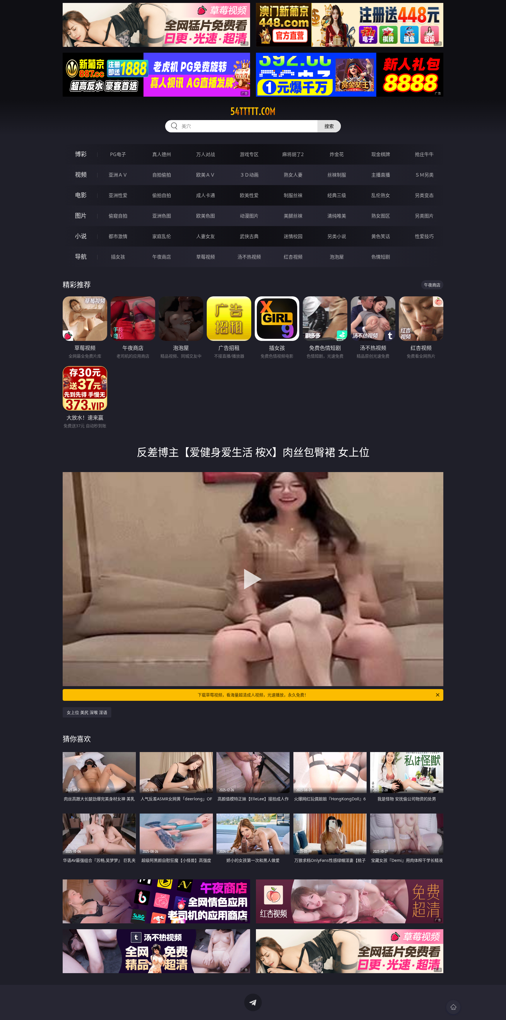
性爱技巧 (424, 236)
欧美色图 (205, 216)
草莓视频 (205, 257)
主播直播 (380, 175)
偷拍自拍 (161, 195)
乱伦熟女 (380, 195)
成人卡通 (205, 195)
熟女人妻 (293, 175)
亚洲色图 (161, 216)
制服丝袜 (293, 195)
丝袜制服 (336, 175)
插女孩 (118, 257)
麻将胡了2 (293, 154)
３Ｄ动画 (249, 175)
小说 (81, 236)
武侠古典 (249, 236)
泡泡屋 (337, 257)
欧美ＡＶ (205, 175)
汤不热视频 (249, 257)
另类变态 (424, 195)
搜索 (329, 126)
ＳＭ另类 (424, 175)
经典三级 (336, 195)
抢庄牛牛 (424, 154)
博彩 (81, 154)
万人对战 (205, 154)
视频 (81, 175)
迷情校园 (293, 236)
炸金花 (337, 154)
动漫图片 (249, 216)
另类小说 (336, 236)
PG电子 (118, 154)
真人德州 (161, 154)
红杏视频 (293, 257)
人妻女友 (205, 236)
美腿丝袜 (293, 216)
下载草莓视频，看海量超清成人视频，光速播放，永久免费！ (253, 695)
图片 (81, 216)
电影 (81, 195)
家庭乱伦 (161, 236)
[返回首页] (453, 1007)
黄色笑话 (380, 236)
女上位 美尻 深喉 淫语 (87, 712)
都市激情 (118, 236)
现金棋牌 (380, 154)
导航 (81, 257)
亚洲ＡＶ (118, 175)
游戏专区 (249, 154)
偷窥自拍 (118, 216)
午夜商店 (161, 257)
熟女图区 (380, 216)
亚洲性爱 (118, 195)
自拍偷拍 (161, 175)
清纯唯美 (336, 216)
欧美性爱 (249, 195)
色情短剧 (380, 257)
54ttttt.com (253, 111)
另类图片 (424, 216)
